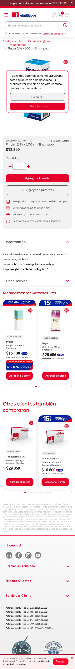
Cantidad (13, 158)
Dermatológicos (39, 41)
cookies (22, 664)
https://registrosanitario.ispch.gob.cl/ (25, 269)
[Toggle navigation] (6, 15)
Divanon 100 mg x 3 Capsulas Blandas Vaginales (51, 465)
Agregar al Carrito (19, 375)
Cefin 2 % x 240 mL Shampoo (51, 348)
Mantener (37, 96)
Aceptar (61, 661)
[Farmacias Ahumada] (23, 15)
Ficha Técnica (17, 281)
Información (16, 241)
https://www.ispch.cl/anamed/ (32, 264)
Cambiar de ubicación (52, 34)
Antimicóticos (17, 45)
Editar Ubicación (38, 106)
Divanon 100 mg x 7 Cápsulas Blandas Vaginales (16, 463)
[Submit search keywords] (65, 25)
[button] (54, 14)
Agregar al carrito (37, 178)
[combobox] (37, 25)
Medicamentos (13, 41)
